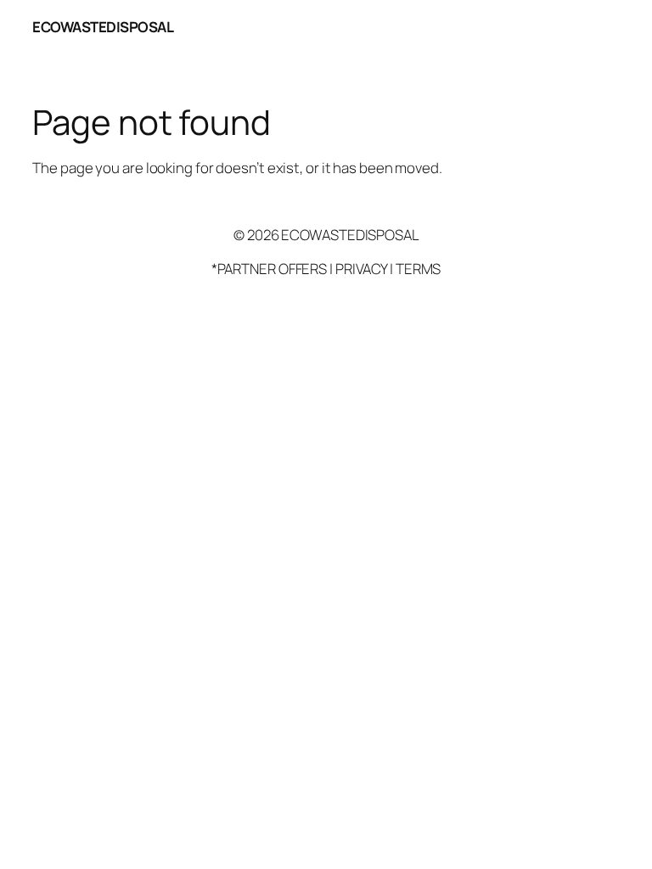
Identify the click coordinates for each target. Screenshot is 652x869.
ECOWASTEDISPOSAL (102, 26)
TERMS (418, 268)
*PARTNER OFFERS (269, 268)
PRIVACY (361, 268)
